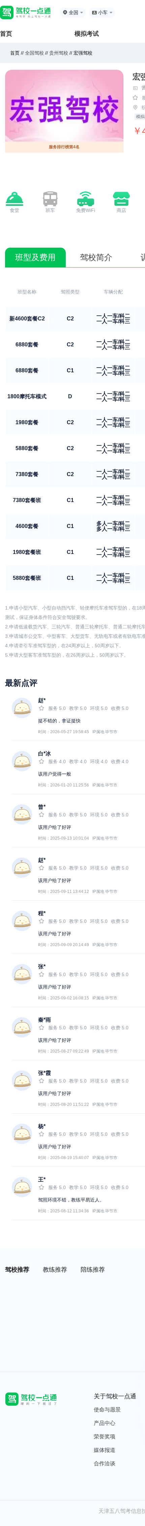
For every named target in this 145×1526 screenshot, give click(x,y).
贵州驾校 (58, 53)
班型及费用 (35, 257)
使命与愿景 (107, 1409)
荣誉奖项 (104, 1436)
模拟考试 (87, 33)
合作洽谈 (104, 1463)
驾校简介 (96, 257)
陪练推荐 (93, 1269)
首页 (6, 33)
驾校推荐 (17, 1269)
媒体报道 (104, 1450)
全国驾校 (35, 53)
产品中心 (104, 1423)
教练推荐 (55, 1269)
